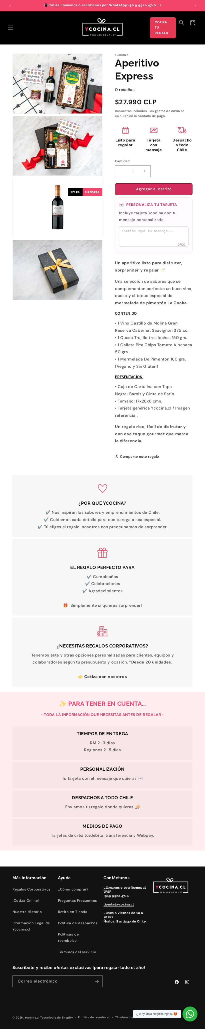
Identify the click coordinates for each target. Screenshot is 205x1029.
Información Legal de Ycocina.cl (31, 926)
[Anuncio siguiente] (195, 5)
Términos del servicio (77, 952)
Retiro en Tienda (73, 912)
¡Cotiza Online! (25, 900)
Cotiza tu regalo (161, 27)
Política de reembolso (94, 1017)
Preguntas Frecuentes (77, 900)
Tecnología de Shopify (56, 1017)
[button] (10, 27)
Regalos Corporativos (31, 889)
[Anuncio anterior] (9, 5)
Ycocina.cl (32, 1017)
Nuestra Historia (27, 912)
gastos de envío (167, 111)
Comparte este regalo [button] (139, 456)
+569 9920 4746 (116, 896)
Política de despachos (78, 923)
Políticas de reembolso (68, 937)
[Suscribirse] (96, 981)
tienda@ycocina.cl (119, 904)
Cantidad (122, 161)
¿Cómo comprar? (73, 889)
